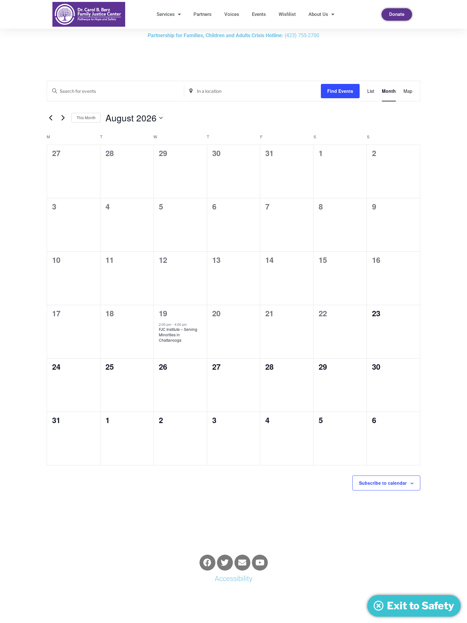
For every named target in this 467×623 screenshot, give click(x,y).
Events (259, 14)
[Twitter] (225, 563)
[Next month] (63, 118)
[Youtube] (260, 563)
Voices (231, 14)
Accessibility (233, 579)
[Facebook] (207, 563)
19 (163, 313)
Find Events (340, 91)
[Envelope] (242, 563)
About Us (318, 14)
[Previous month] (50, 118)
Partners (202, 14)
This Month (86, 117)
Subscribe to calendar (383, 483)
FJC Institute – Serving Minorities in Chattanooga (178, 334)
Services (166, 14)
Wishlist (287, 14)
